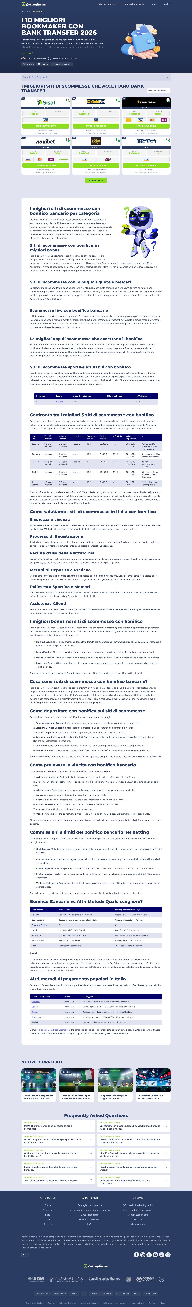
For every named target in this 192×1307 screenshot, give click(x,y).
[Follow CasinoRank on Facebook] (136, 1254)
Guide (154, 4)
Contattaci (138, 1219)
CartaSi (35, 1007)
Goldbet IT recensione (96, 130)
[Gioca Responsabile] (104, 1279)
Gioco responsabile (90, 1214)
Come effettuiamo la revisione (138, 1210)
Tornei (48, 1219)
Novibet (59, 401)
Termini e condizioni (158, 1303)
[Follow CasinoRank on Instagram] (142, 1254)
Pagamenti (47, 1210)
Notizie (167, 4)
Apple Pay (36, 1017)
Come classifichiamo (138, 1214)
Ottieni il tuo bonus (46, 126)
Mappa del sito (138, 1224)
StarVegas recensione (146, 130)
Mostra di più (94, 180)
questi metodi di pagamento (55, 1029)
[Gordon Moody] (145, 1279)
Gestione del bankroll (90, 1219)
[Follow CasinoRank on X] (149, 1254)
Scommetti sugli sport (133, 4)
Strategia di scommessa (90, 1205)
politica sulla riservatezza (114, 1303)
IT (24, 1254)
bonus (68, 627)
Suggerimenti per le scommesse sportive (90, 1210)
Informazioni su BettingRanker (138, 1205)
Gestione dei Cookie (34, 1303)
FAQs (89, 1224)
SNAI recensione (146, 169)
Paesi (47, 1214)
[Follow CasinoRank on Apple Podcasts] (168, 1254)
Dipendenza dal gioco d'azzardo (62, 1303)
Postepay (36, 1001)
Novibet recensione (45, 169)
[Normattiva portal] (66, 1279)
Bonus (48, 1205)
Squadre (48, 1224)
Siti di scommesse (106, 4)
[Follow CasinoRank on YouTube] (155, 1254)
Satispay (36, 1012)
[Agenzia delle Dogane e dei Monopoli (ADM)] (36, 1279)
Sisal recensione (46, 130)
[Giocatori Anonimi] (128, 1279)
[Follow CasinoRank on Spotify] (161, 1254)
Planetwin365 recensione (96, 169)
